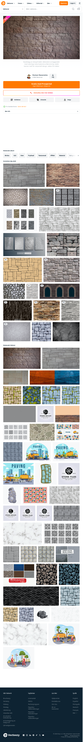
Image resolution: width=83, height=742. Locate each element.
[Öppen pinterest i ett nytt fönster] (33, 734)
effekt (53, 155)
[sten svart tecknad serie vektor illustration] (42, 614)
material (62, 155)
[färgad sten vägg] (67, 413)
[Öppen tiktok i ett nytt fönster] (36, 734)
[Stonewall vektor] (20, 219)
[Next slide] (75, 154)
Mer (48, 3)
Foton (20, 3)
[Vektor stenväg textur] (15, 196)
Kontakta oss (55, 700)
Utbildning (7, 709)
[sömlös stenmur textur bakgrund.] (61, 269)
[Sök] (73, 9)
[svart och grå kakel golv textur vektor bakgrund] (67, 512)
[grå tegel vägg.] (31, 595)
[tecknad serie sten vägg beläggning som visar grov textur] (46, 473)
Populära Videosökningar (33, 716)
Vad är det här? (22, 106)
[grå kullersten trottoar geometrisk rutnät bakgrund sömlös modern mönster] (19, 413)
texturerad (42, 155)
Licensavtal (31, 697)
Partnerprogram (33, 703)
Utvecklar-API (7, 712)
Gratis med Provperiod (41, 85)
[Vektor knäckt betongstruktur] (66, 330)
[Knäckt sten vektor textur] (16, 330)
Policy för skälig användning (68, 736)
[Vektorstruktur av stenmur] (63, 243)
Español (74, 700)
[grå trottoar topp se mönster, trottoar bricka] (61, 533)
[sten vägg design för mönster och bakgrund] (42, 431)
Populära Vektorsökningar (33, 707)
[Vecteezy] (3, 3)
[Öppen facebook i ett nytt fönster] (23, 734)
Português (74, 703)
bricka (7, 155)
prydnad (31, 155)
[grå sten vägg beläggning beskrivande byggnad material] (12, 494)
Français (74, 709)
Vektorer (10, 3)
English (73, 697)
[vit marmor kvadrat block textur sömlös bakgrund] (59, 219)
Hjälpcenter (55, 697)
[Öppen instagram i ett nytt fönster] (27, 734)
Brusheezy (6, 697)
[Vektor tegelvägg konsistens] (63, 174)
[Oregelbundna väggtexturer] (67, 196)
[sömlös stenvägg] (32, 290)
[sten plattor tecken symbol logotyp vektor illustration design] (44, 512)
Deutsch (74, 706)
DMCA (30, 700)
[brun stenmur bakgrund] (46, 310)
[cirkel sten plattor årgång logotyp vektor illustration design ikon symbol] (27, 512)
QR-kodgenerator (9, 724)
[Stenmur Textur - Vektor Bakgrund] (17, 310)
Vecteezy (6, 700)
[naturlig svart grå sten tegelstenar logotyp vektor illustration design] (45, 413)
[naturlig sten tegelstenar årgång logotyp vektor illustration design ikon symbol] (10, 512)
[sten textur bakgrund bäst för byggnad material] (22, 269)
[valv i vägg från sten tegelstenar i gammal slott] (60, 290)
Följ (53, 77)
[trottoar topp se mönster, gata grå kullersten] (15, 431)
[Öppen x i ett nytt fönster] (40, 734)
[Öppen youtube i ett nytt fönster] (43, 734)
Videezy (5, 703)
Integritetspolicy (73, 734)
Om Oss (53, 703)
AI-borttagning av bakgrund (9, 720)
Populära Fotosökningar (32, 712)
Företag (5, 706)
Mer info (7, 110)
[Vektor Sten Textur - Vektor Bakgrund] (14, 290)
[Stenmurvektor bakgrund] (41, 196)
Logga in (72, 3)
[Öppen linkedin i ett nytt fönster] (30, 734)
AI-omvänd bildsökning (7, 716)
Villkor (65, 734)
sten (22, 155)
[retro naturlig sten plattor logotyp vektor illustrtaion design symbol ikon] (69, 473)
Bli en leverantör (54, 707)
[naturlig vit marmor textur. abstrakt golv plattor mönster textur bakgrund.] (22, 533)
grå (15, 155)
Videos (29, 3)
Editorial (39, 3)
